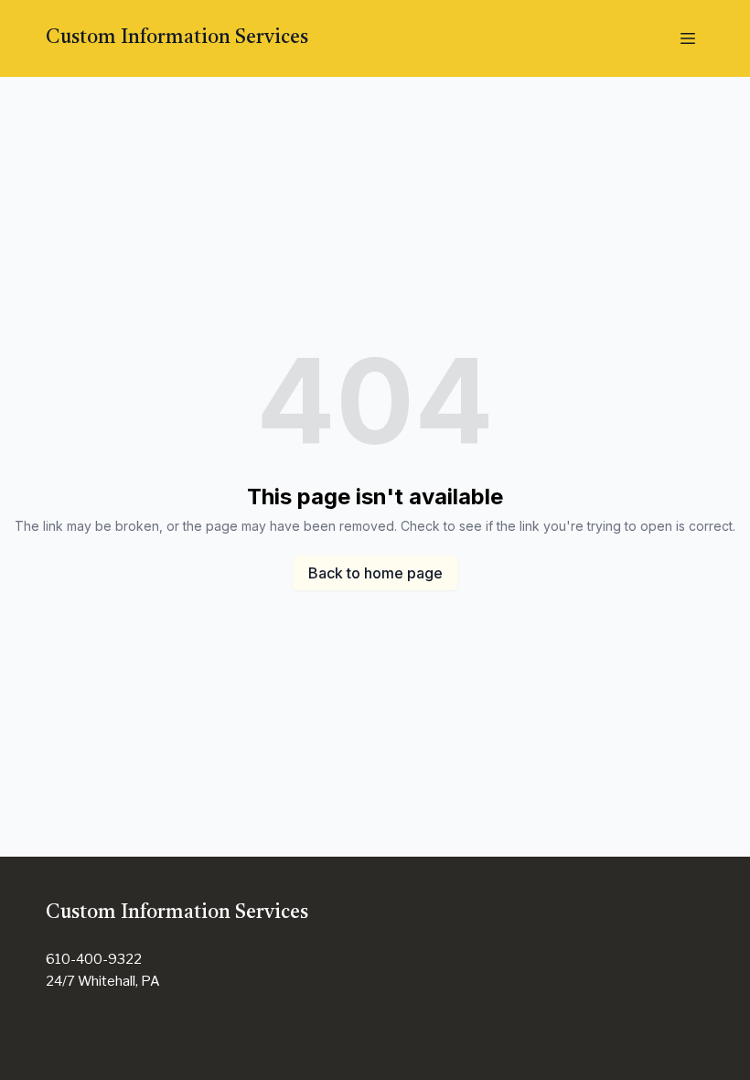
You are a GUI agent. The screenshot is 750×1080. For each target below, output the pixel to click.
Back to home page (375, 573)
